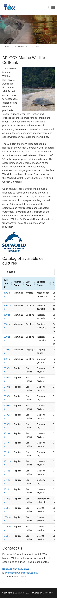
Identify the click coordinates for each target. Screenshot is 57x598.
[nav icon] (53, 7)
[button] (10, 283)
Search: (11, 271)
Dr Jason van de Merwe (16, 568)
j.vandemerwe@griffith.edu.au (21, 572)
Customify (48, 592)
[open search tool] (47, 7)
